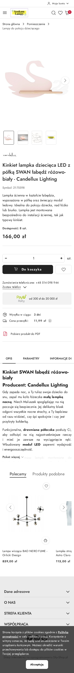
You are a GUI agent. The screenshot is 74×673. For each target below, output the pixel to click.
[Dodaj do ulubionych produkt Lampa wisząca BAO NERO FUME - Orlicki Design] (46, 486)
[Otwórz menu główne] (4, 12)
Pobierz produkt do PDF (25, 334)
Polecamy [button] (18, 474)
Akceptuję (37, 664)
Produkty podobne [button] (48, 474)
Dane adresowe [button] (17, 591)
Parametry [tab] (31, 358)
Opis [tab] (9, 358)
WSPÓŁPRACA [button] (16, 624)
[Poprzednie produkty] (10, 507)
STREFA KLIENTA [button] (17, 613)
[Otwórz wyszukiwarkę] (53, 13)
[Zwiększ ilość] (61, 258)
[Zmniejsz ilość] (6, 258)
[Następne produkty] (63, 507)
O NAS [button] (9, 602)
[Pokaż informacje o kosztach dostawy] (50, 320)
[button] (65, 80)
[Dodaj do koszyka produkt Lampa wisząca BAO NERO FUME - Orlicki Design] (45, 540)
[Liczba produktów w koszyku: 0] (67, 13)
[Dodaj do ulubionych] (64, 269)
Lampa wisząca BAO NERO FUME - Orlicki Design (24, 553)
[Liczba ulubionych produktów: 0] (60, 13)
